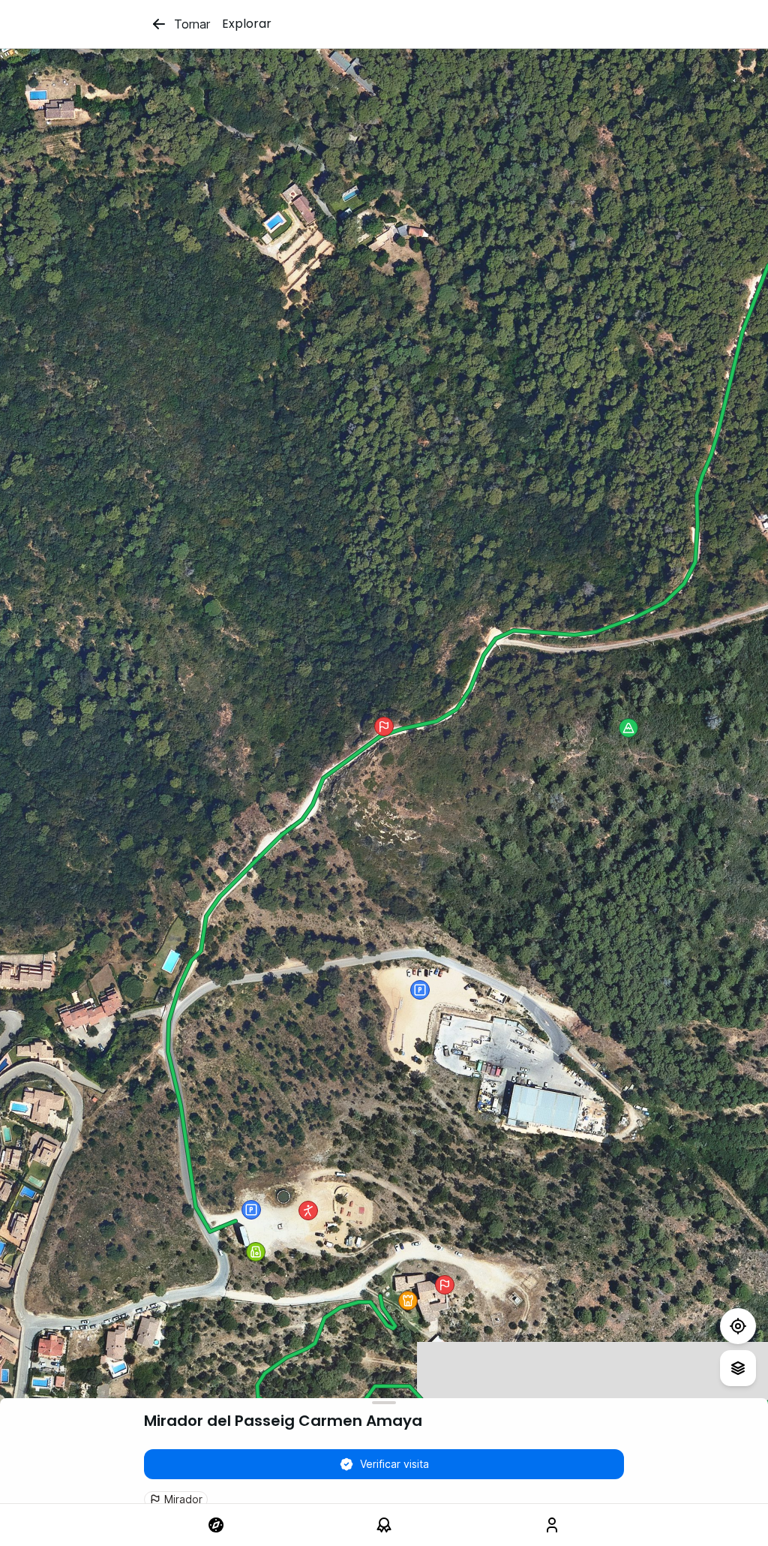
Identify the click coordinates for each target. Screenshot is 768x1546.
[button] (408, 1300)
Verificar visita (394, 1463)
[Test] (738, 1326)
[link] (216, 1525)
